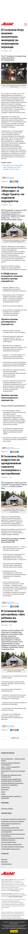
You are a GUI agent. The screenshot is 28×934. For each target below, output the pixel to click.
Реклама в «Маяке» (7, 808)
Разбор (3, 794)
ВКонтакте (4, 861)
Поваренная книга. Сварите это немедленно (11, 797)
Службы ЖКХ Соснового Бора (10, 849)
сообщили (14, 218)
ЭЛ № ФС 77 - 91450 (12, 889)
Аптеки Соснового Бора (8, 842)
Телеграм (4, 859)
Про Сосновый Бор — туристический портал (13, 759)
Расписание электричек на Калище (12, 821)
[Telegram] (13, 181)
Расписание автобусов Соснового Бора (13, 819)
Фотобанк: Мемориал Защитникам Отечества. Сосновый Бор (12, 784)
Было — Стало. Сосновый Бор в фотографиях (10, 768)
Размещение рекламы (6, 893)
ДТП (6, 178)
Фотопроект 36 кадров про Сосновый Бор (13, 772)
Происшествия (10, 177)
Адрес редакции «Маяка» (7, 879)
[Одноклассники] (15, 181)
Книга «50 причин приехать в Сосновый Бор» (10, 763)
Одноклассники (6, 864)
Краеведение (5, 787)
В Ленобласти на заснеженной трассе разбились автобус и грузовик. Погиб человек (13, 167)
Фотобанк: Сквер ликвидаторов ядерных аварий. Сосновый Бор (11, 780)
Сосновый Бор (11, 178)
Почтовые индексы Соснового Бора (12, 846)
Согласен (14, 931)
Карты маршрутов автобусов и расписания (11, 824)
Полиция (7, 448)
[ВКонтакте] (11, 181)
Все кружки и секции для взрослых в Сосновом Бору (13, 835)
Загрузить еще (15, 737)
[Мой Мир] (17, 181)
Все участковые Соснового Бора (11, 844)
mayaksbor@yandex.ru (15, 890)
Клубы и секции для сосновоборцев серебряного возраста (12, 839)
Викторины (5, 789)
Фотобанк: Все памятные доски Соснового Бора (11, 776)
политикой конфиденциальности (18, 928)
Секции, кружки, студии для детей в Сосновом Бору (12, 831)
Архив (3, 792)
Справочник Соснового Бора (10, 827)
